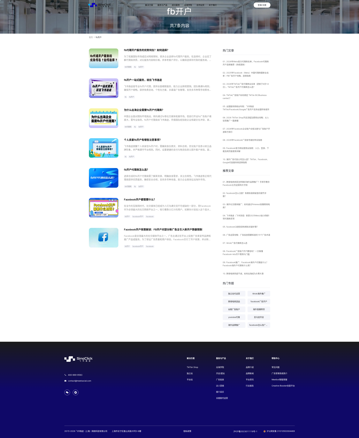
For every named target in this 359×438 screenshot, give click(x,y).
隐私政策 (187, 431)
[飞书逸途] (99, 5)
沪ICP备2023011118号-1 (245, 431)
